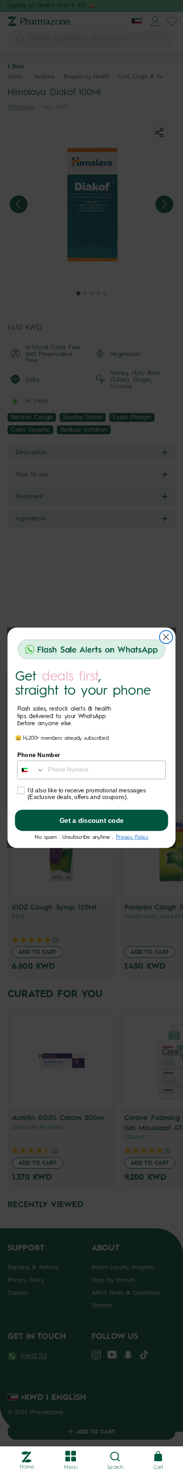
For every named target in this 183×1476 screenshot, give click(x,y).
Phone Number (38, 755)
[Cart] (158, 1456)
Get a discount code (92, 820)
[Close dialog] (165, 637)
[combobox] (31, 770)
